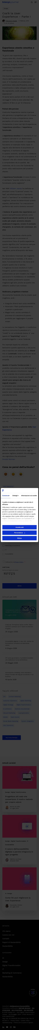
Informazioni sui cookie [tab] (29, 495)
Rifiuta (19, 538)
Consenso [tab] (5, 495)
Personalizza (18, 532)
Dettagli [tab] (15, 495)
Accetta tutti (20, 527)
